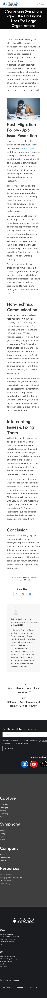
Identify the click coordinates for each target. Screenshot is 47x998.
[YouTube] (33, 764)
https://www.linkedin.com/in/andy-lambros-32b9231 (24, 623)
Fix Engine (4, 833)
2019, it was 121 (30, 148)
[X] (16, 594)
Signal (2, 839)
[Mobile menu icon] (42, 4)
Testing (3, 810)
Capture (8, 798)
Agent (2, 836)
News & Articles (6, 875)
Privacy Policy (33, 987)
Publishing (4, 813)
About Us (3, 855)
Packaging (4, 808)
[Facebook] (23, 594)
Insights (3, 830)
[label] (24, 764)
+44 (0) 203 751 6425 (7, 956)
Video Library (5, 883)
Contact (3, 861)
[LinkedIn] (30, 594)
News (19, 577)
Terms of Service (17, 743)
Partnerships (5, 858)
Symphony (10, 824)
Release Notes (5, 881)
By (29, 577)
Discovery (4, 805)
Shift (2, 816)
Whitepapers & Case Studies (11, 878)
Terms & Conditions (19, 987)
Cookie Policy (5, 987)
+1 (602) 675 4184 (6, 934)
